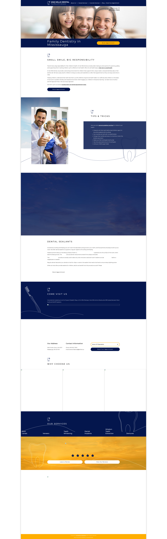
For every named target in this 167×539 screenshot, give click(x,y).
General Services (82, 3)
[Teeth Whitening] (73, 436)
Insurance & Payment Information (55, 488)
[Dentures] (135, 436)
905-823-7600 (114, 10)
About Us (73, 3)
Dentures (68, 500)
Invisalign (86, 490)
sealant (64, 254)
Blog (103, 3)
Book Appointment (108, 43)
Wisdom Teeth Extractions (72, 501)
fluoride (112, 140)
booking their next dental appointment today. (74, 84)
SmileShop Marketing (81, 535)
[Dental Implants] (94, 436)
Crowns (67, 492)
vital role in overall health (105, 67)
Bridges (67, 494)
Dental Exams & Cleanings (72, 486)
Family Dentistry (69, 488)
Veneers (86, 486)
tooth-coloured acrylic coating (85, 252)
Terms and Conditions (52, 500)
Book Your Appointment (112, 3)
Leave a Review (65, 462)
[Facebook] (103, 515)
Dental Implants (69, 498)
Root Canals (68, 496)
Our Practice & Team (52, 486)
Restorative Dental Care (71, 490)
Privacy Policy (50, 498)
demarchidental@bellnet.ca (76, 349)
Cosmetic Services (94, 3)
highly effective (54, 257)
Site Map (49, 496)
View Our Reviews (102, 462)
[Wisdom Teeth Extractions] (114, 436)
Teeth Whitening (88, 488)
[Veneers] (52, 436)
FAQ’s (48, 492)
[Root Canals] (31, 436)
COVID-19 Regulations (52, 490)
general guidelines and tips (106, 125)
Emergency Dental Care (71, 503)
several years (107, 257)
